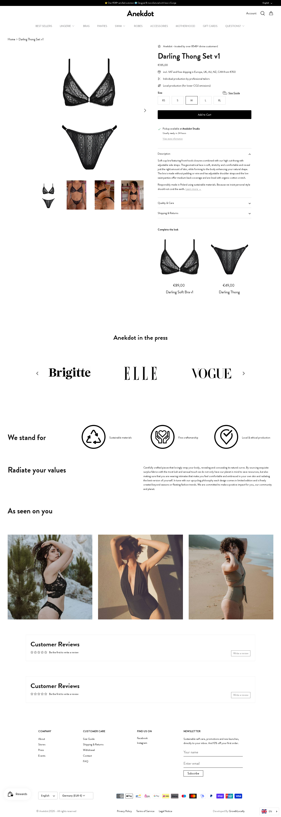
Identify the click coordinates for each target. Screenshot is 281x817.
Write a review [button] (240, 653)
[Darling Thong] (229, 255)
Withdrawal (89, 750)
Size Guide (234, 93)
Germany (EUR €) (72, 796)
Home (11, 39)
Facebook (142, 738)
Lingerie (65, 26)
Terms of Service (145, 811)
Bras (86, 26)
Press (41, 750)
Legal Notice (165, 811)
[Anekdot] (140, 13)
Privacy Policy (124, 811)
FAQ (85, 761)
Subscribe (193, 773)
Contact (87, 756)
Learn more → (193, 189)
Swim (118, 26)
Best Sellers (44, 26)
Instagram (142, 743)
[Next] (145, 110)
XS (163, 100)
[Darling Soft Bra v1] (180, 255)
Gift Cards (210, 26)
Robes (138, 26)
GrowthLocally (237, 811)
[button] (37, 373)
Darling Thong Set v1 (31, 39)
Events (41, 756)
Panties (102, 26)
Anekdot (43, 811)
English (266, 2)
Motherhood (185, 26)
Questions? (233, 26)
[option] (89, 110)
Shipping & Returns (168, 213)
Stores (41, 744)
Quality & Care (166, 203)
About (41, 739)
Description (164, 154)
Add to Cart (204, 115)
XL (219, 100)
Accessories (159, 26)
